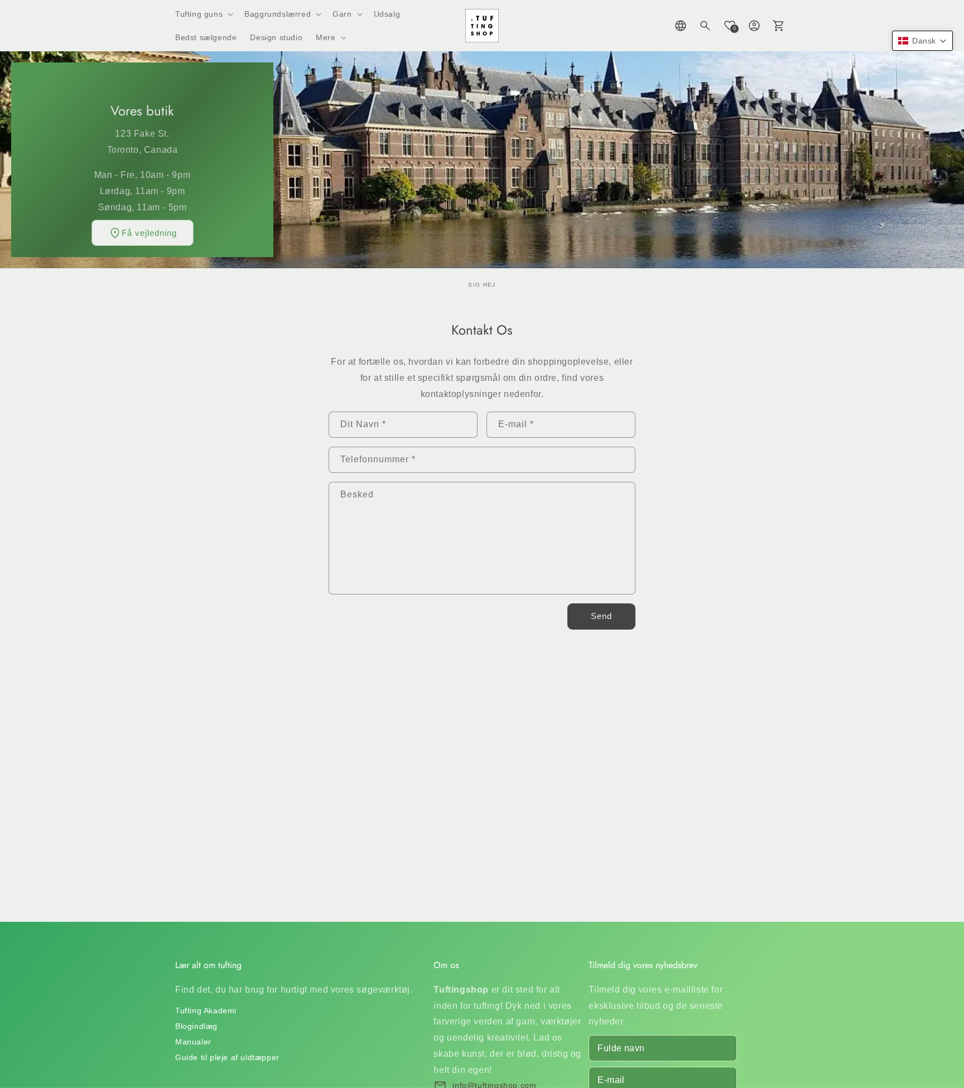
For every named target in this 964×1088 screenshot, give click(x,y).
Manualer (193, 1041)
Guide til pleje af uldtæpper (227, 1057)
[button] (203, 14)
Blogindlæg (196, 1026)
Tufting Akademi (206, 1010)
